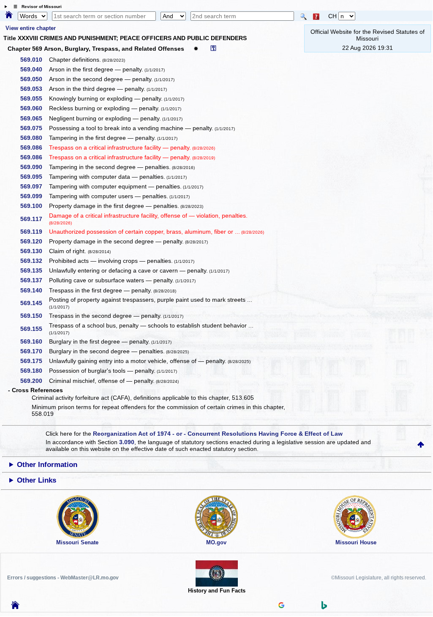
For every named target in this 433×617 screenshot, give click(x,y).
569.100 (34, 205)
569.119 (34, 231)
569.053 (34, 88)
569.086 (34, 147)
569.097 (34, 186)
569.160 (34, 341)
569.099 (34, 196)
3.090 (126, 442)
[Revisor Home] (15, 606)
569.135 (34, 270)
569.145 (34, 303)
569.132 (34, 260)
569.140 (34, 290)
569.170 (34, 351)
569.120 (34, 241)
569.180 (34, 370)
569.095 (34, 176)
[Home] (9, 15)
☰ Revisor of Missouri (35, 6)
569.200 (34, 380)
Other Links (36, 480)
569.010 (34, 59)
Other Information (47, 465)
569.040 (34, 69)
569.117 (34, 219)
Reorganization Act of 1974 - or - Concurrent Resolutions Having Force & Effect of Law (218, 433)
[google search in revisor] (281, 606)
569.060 (34, 108)
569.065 (34, 118)
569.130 (34, 251)
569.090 (34, 167)
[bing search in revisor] (324, 607)
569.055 (34, 98)
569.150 (34, 315)
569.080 (34, 137)
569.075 (34, 128)
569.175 (34, 361)
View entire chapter (30, 28)
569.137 (34, 280)
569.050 (34, 79)
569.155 (34, 328)
